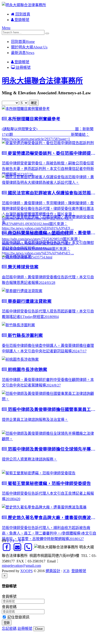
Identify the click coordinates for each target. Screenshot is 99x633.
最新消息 (22, 53)
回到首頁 (22, 14)
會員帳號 (9, 596)
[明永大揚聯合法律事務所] (24, 5)
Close (39, 628)
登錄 (7, 622)
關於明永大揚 (29, 47)
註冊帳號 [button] (24, 628)
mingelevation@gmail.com (21, 566)
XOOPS (26, 571)
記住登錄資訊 (17, 617)
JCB (66, 571)
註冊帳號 (23, 67)
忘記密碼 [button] (9, 628)
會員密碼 (9, 607)
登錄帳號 (21, 20)
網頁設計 (53, 571)
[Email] (18, 547)
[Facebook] (7, 547)
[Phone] (28, 547)
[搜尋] (47, 33)
